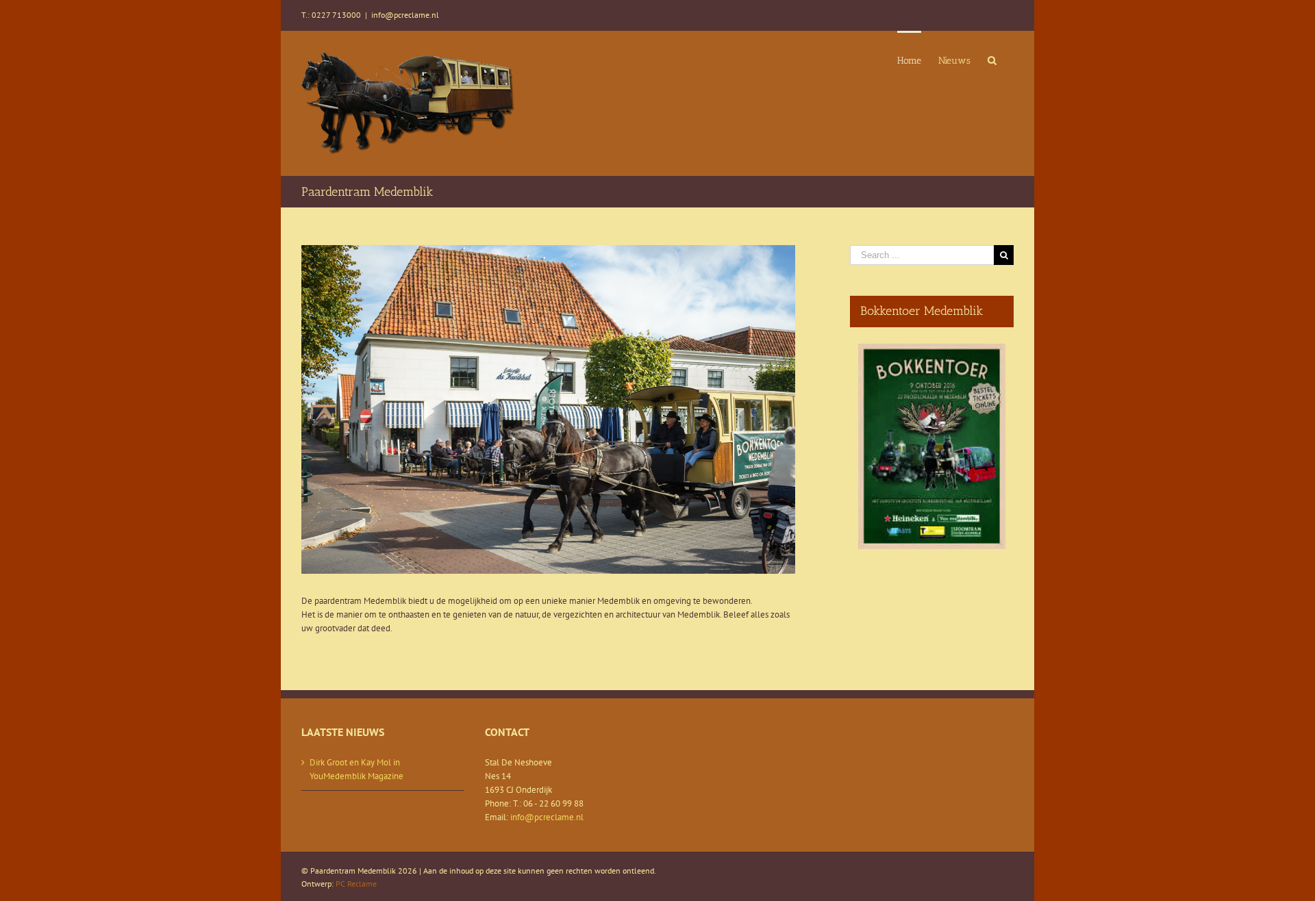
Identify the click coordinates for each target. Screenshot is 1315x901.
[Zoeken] (992, 59)
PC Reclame (356, 883)
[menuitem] (909, 59)
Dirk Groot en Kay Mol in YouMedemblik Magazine (356, 769)
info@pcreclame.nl (405, 15)
